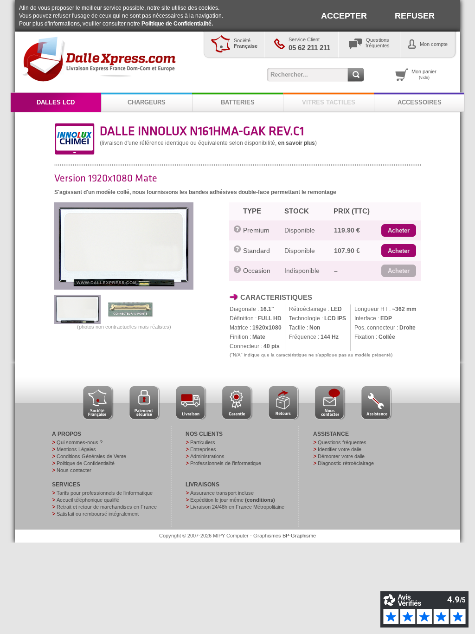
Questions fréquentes (342, 442)
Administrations (207, 456)
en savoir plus (296, 143)
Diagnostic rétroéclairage (346, 463)
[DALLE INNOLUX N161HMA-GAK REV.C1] (123, 288)
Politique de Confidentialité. (177, 23)
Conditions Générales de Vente (91, 456)
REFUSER (415, 15)
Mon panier (423, 74)
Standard (256, 250)
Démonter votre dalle (341, 456)
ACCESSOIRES (420, 102)
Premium (256, 230)
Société (245, 43)
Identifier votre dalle (339, 449)
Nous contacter (74, 470)
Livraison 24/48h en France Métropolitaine (237, 507)
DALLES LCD (56, 102)
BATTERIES (238, 102)
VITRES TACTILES (328, 102)
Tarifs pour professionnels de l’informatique (105, 493)
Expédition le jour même (232, 500)
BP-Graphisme (299, 535)
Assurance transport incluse (222, 493)
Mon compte (434, 44)
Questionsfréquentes (378, 42)
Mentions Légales (76, 449)
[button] (398, 230)
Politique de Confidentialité (86, 463)
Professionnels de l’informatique (225, 463)
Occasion (256, 270)
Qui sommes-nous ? (80, 442)
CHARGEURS (147, 102)
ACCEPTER (344, 15)
